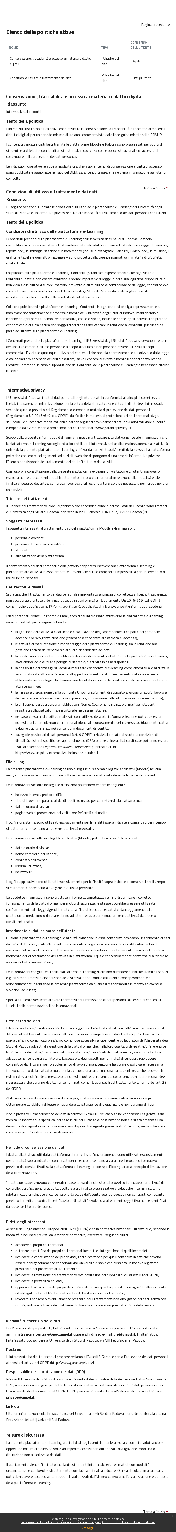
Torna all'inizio (154, 188)
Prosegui (88, 1527)
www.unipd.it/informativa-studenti (135, 606)
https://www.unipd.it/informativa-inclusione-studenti (56, 752)
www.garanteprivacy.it (112, 427)
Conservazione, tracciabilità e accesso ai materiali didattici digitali (61, 1522)
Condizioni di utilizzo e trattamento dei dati (128, 1522)
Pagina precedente (155, 24)
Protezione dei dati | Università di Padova (38, 1419)
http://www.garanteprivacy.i (72, 1362)
